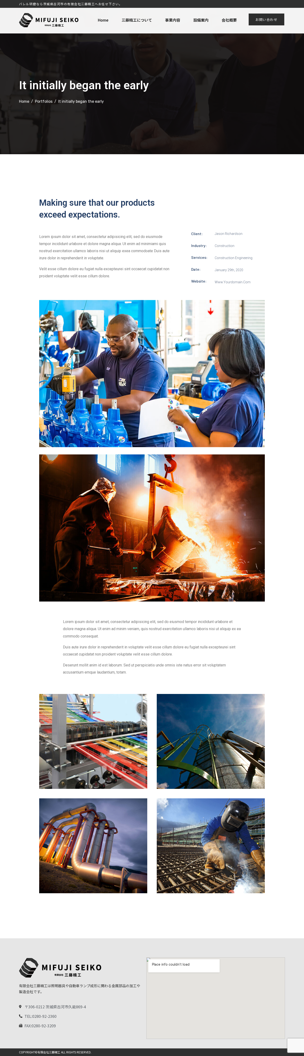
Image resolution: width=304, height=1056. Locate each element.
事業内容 (172, 20)
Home (103, 20)
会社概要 (229, 20)
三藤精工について (137, 20)
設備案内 (201, 20)
